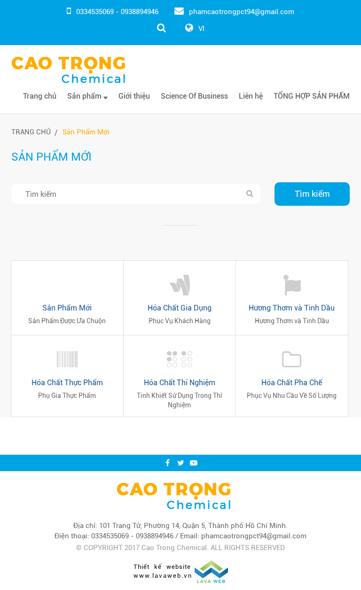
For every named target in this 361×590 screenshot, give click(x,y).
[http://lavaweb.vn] (211, 570)
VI (201, 28)
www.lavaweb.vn (162, 575)
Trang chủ (39, 96)
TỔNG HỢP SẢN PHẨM (312, 96)
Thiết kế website (162, 566)
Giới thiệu (134, 96)
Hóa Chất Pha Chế (291, 382)
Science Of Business (194, 96)
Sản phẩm (85, 96)
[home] (174, 495)
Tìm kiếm (312, 194)
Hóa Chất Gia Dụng (180, 307)
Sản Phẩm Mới (86, 132)
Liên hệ (251, 96)
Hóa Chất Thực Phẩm (67, 382)
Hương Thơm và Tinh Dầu (292, 307)
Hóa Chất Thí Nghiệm (179, 382)
